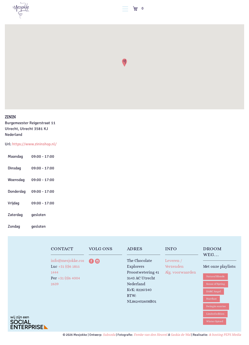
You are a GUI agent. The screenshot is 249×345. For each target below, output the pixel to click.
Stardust (211, 298)
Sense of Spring (215, 283)
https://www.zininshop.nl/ (34, 144)
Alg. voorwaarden (180, 272)
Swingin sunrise (216, 306)
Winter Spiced (214, 321)
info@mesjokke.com (68, 260)
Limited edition (215, 313)
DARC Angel (213, 291)
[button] (124, 62)
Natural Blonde (215, 276)
